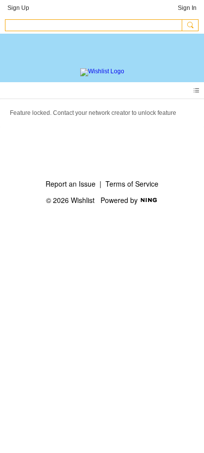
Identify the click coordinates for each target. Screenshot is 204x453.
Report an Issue (71, 184)
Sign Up (18, 7)
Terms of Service (131, 184)
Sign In (187, 7)
